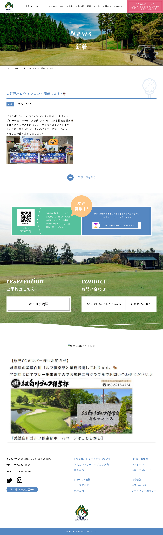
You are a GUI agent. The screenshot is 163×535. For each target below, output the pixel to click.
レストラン (138, 464)
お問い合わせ (139, 485)
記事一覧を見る (87, 177)
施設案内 (79, 491)
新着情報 (136, 479)
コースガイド (81, 485)
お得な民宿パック (142, 470)
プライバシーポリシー (144, 491)
